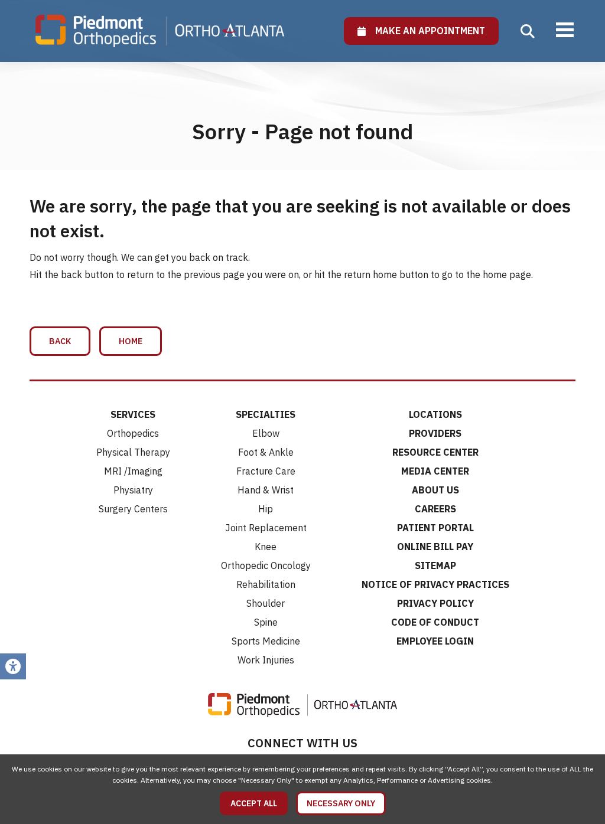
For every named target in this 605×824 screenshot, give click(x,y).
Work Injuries (266, 660)
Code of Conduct (435, 622)
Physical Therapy (133, 452)
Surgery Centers (133, 509)
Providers (435, 433)
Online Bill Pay (435, 546)
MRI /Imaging (133, 471)
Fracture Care (265, 471)
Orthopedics (133, 433)
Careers (435, 509)
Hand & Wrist (266, 490)
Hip (265, 509)
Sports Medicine (266, 641)
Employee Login (435, 641)
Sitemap (435, 565)
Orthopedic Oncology (266, 565)
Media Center (435, 471)
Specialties (265, 414)
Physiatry (133, 490)
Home (130, 341)
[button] (527, 31)
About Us (435, 490)
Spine (266, 622)
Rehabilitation (265, 584)
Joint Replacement (266, 528)
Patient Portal (435, 528)
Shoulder (265, 603)
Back (60, 341)
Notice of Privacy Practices (435, 584)
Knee (266, 546)
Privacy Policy (435, 603)
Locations (435, 414)
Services (132, 414)
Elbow (265, 433)
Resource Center (435, 452)
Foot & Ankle (266, 452)
